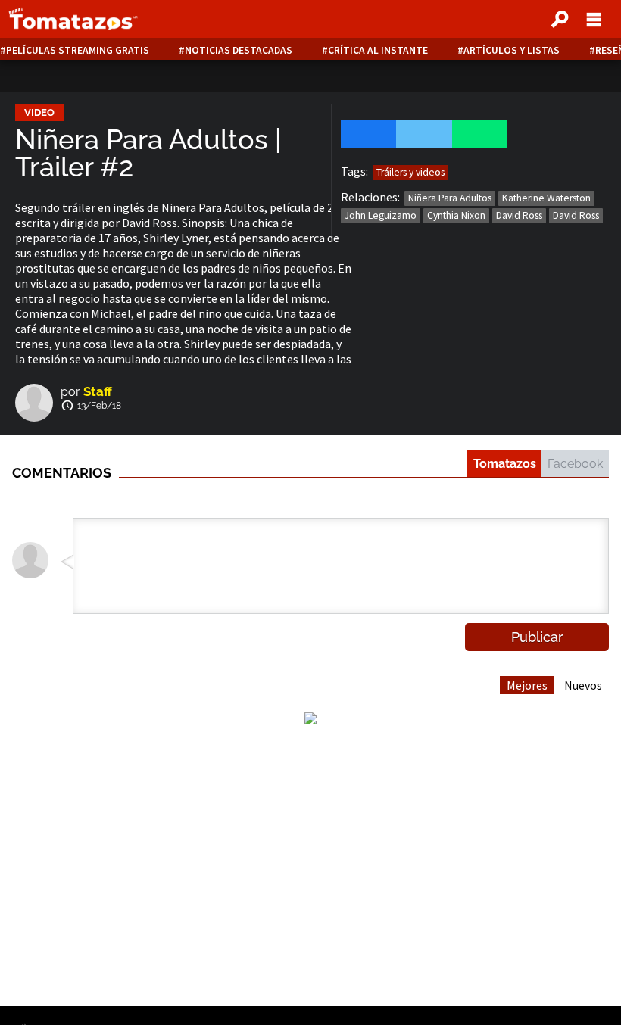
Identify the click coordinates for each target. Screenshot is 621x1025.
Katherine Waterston (546, 198)
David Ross (519, 215)
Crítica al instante (378, 50)
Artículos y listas (511, 50)
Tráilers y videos (410, 172)
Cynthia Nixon (456, 215)
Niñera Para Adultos (449, 198)
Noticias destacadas (238, 50)
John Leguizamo (381, 215)
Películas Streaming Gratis (77, 50)
